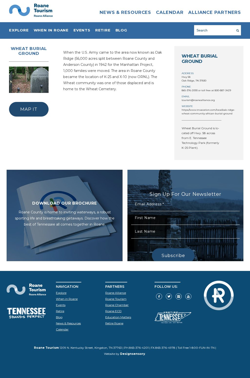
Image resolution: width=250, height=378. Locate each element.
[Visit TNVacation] (173, 322)
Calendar (169, 12)
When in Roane (51, 30)
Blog (121, 30)
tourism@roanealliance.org (198, 100)
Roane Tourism (115, 299)
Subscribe (173, 255)
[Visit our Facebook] (159, 296)
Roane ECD (113, 311)
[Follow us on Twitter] (169, 296)
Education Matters (118, 317)
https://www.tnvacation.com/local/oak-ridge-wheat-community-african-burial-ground (208, 111)
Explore (19, 30)
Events (81, 30)
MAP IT (28, 109)
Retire (103, 30)
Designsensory (132, 354)
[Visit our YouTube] (188, 296)
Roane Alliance (115, 293)
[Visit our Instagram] (179, 296)
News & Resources (125, 12)
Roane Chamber (117, 305)
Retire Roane (114, 323)
